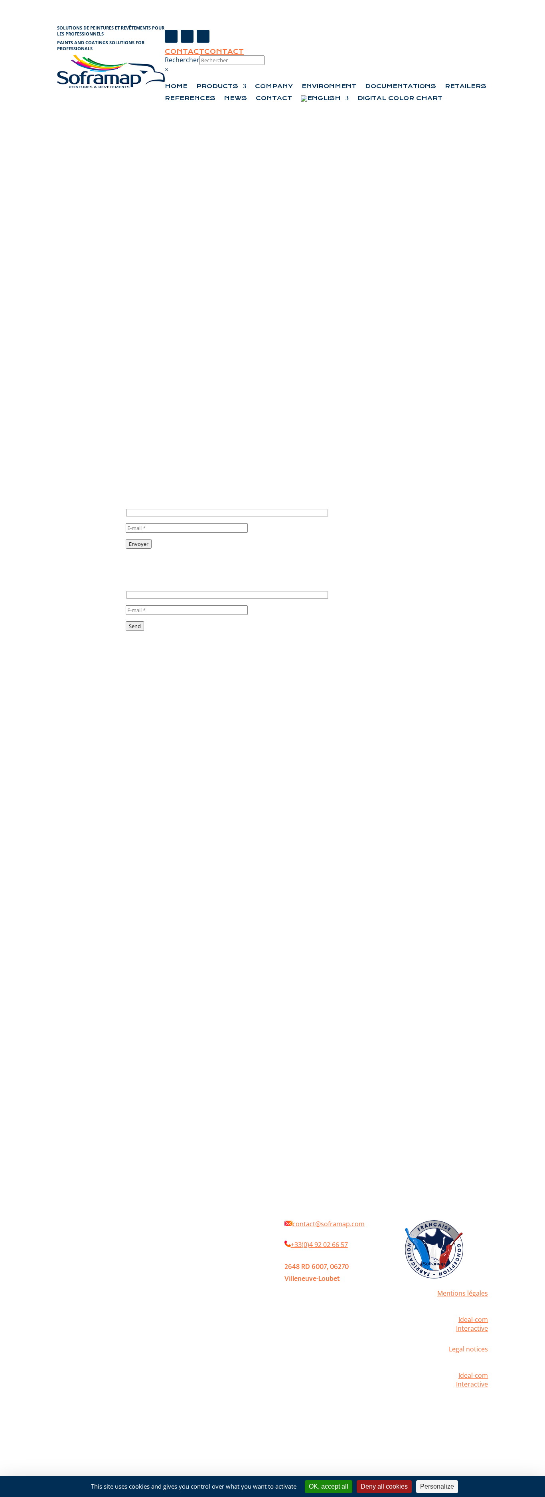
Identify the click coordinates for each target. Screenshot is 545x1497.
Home (176, 86)
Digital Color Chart (202, 1256)
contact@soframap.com (328, 1223)
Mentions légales (462, 1293)
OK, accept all (328, 1486)
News (235, 98)
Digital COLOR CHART (399, 98)
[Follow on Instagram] (187, 36)
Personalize (437, 1486)
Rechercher (182, 59)
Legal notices (468, 1349)
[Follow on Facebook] (171, 36)
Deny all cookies (384, 1486)
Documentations (400, 86)
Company (274, 86)
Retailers (465, 86)
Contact (184, 51)
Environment (329, 86)
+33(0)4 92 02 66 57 (319, 1244)
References (190, 98)
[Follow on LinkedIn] (203, 36)
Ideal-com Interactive (472, 1324)
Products (217, 86)
